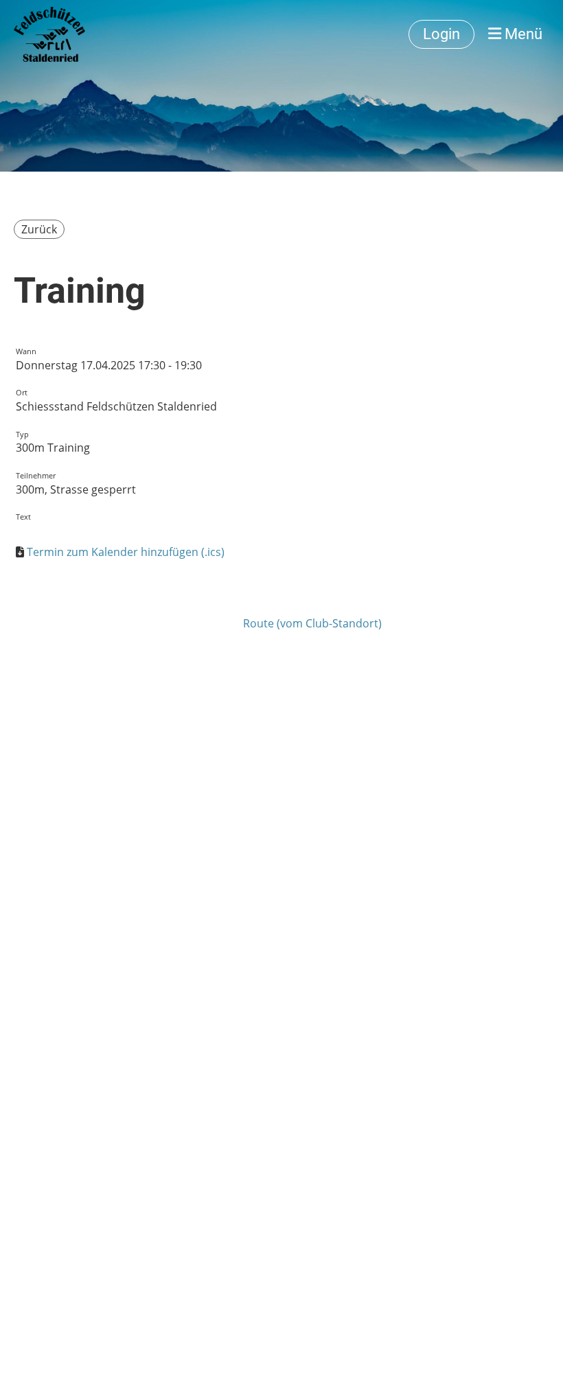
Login (441, 34)
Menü (521, 34)
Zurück (39, 229)
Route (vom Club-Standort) (312, 623)
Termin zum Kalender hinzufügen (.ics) (126, 551)
